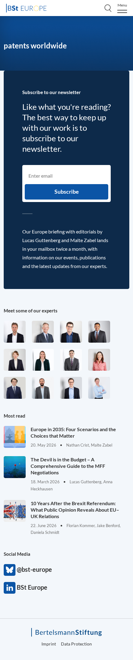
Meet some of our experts (31, 310)
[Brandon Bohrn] (71, 360)
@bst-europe (9, 570)
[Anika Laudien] (15, 360)
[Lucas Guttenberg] (43, 388)
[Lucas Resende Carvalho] (15, 332)
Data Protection (76, 643)
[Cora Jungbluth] (99, 388)
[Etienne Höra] (15, 388)
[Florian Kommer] (71, 388)
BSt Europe (9, 588)
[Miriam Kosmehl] (99, 360)
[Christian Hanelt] (43, 332)
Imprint (48, 643)
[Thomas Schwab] (71, 332)
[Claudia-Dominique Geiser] (43, 360)
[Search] (108, 8)
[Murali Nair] (99, 332)
